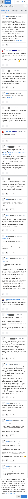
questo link (9, 97)
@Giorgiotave (5, 423)
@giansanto (5, 238)
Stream (1, 6)
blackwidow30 (9, 420)
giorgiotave (8, 299)
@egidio (4, 261)
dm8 (6, 70)
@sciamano (5, 468)
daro (7, 179)
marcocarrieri (9, 50)
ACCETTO (24, 496)
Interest (6, 6)
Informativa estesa (10, 493)
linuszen (7, 441)
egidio (7, 16)
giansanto (8, 215)
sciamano (8, 403)
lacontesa (8, 364)
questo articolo (19, 40)
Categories (10, 6)
